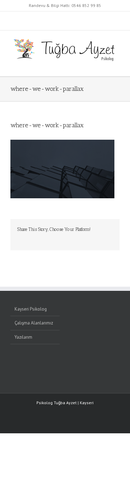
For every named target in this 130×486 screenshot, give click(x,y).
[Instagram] (86, 364)
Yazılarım (23, 337)
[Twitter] (104, 364)
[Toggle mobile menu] (117, 65)
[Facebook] (95, 364)
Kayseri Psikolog (31, 309)
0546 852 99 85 (86, 5)
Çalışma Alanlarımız (34, 323)
